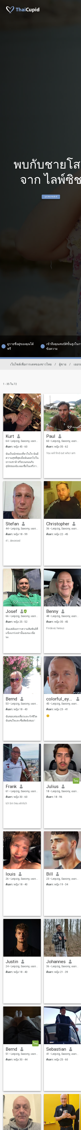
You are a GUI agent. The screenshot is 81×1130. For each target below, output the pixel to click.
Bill (49, 874)
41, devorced (13, 540)
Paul (50, 436)
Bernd (11, 699)
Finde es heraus (55, 628)
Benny (52, 611)
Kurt (10, 436)
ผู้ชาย (62, 364)
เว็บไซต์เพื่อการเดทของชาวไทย (31, 364)
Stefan (12, 523)
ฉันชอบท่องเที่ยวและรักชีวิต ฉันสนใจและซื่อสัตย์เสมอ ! (21, 718)
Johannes (56, 961)
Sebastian (56, 1049)
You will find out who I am (61, 453)
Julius (52, 786)
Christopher (57, 523)
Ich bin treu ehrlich (16, 803)
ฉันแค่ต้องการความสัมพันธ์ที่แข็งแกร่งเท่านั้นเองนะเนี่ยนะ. (22, 633)
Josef (11, 611)
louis (11, 874)
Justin (12, 961)
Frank (11, 786)
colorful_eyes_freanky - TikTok (59, 699)
